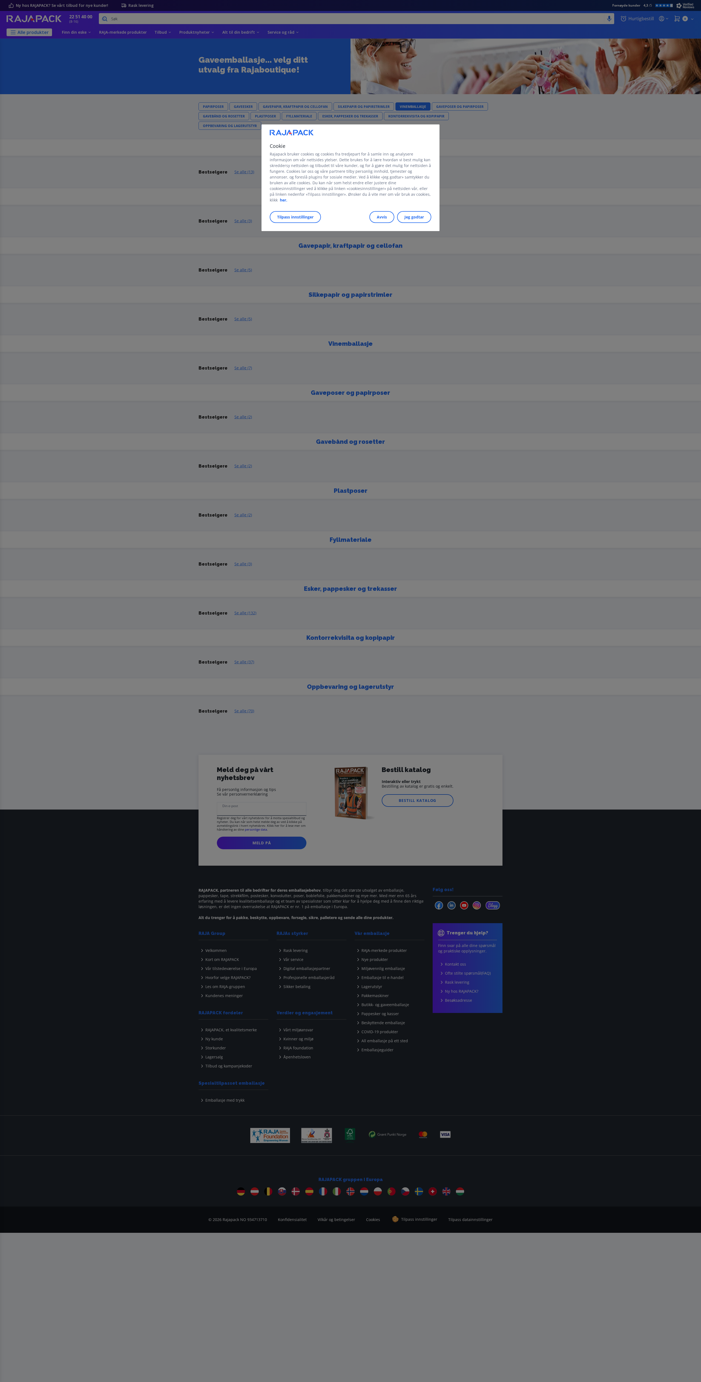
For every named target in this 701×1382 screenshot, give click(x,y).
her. (283, 200)
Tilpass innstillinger (295, 217)
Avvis (382, 217)
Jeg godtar (414, 217)
